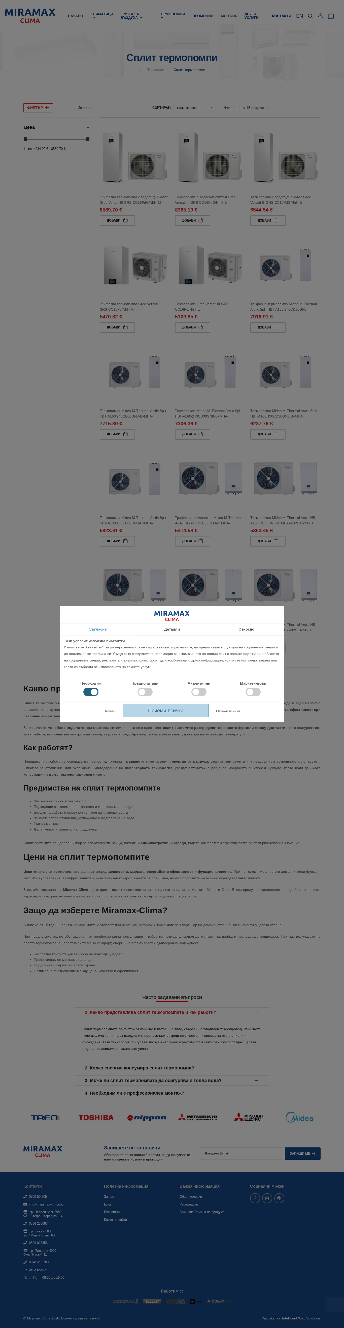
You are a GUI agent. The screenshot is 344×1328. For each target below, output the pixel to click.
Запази (109, 711)
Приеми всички (165, 710)
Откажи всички (228, 711)
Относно (246, 629)
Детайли (172, 629)
